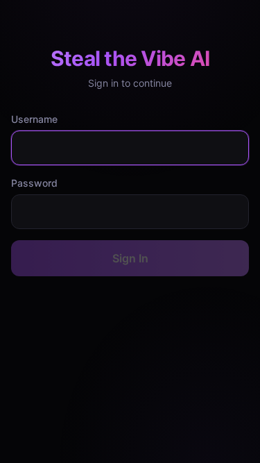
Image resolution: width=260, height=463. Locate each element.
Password (34, 183)
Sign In (130, 258)
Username (34, 119)
